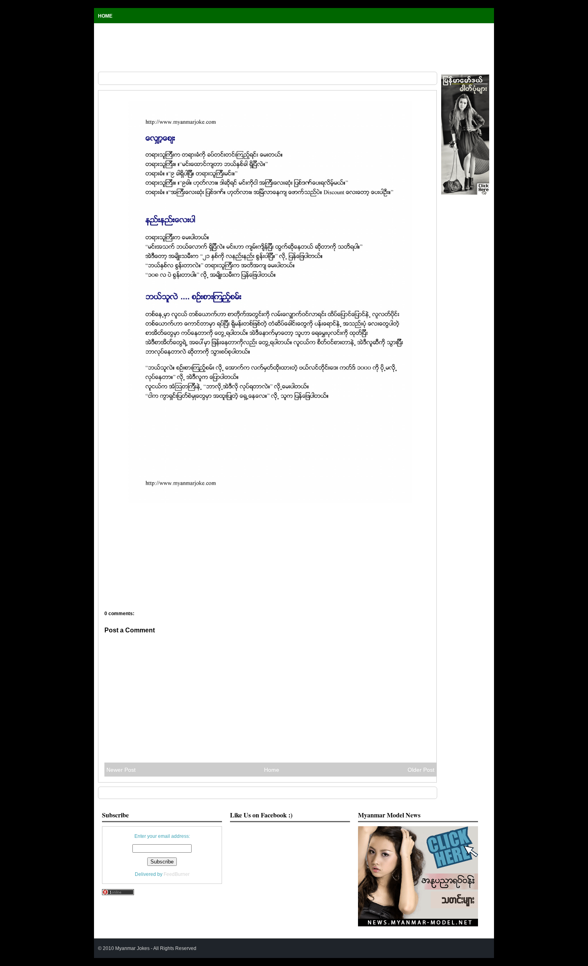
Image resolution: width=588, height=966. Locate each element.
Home (105, 16)
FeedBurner (177, 874)
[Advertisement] (294, 47)
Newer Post (121, 770)
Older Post (421, 770)
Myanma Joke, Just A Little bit (124, 91)
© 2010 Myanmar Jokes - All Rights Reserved (147, 948)
